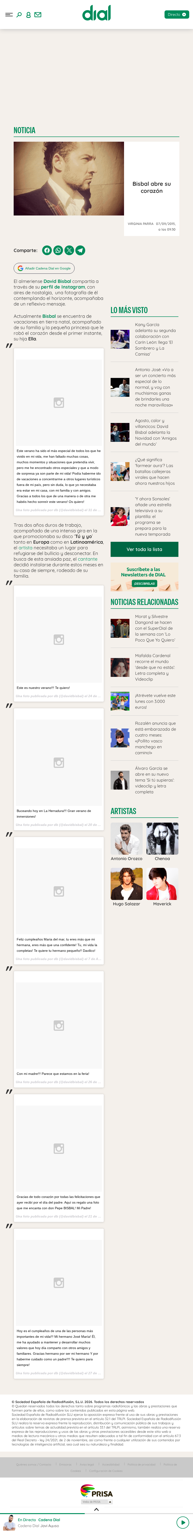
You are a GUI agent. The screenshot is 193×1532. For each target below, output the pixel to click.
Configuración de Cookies (106, 1471)
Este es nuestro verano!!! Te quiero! (43, 688)
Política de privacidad (141, 1464)
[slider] (96, 1513)
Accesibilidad (110, 1464)
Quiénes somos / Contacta (33, 1464)
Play (183, 1522)
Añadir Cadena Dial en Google (48, 268)
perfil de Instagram (63, 287)
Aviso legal (87, 1464)
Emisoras (65, 1464)
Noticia (24, 130)
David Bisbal (57, 281)
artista (25, 548)
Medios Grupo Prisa (96, 1502)
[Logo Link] (96, 12)
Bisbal (49, 316)
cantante (87, 559)
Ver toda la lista (144, 549)
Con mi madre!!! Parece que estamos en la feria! (53, 1074)
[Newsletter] (38, 14)
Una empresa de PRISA (96, 1490)
